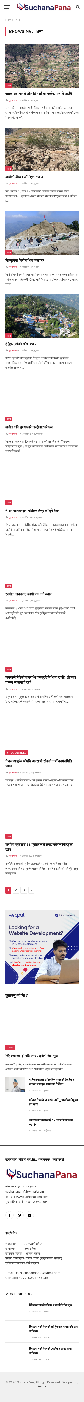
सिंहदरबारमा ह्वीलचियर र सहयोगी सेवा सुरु (31, 1056)
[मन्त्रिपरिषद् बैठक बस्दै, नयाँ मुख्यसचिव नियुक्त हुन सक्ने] (15, 1104)
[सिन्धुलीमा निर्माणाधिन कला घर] (42, 233)
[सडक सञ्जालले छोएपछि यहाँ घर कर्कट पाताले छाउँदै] (42, 66)
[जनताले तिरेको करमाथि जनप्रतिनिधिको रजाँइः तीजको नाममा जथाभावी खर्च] (42, 650)
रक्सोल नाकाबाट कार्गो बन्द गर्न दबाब (28, 594)
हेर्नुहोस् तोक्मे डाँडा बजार (20, 344)
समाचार (10, 1047)
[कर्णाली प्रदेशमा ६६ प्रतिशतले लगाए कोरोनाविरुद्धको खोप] (42, 817)
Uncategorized (16, 753)
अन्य (9, 85)
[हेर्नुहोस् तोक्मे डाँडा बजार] (42, 316)
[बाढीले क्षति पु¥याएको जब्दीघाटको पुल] (42, 399)
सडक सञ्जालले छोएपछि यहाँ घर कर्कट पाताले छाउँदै (38, 93)
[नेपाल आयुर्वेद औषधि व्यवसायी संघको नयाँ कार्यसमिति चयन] (42, 733)
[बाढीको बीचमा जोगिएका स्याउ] (42, 149)
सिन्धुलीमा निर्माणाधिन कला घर (24, 260)
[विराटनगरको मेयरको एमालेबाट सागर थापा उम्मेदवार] (15, 1353)
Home (9, 19)
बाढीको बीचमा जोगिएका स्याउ (24, 177)
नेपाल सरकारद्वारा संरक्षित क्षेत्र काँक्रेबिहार (32, 510)
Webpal (42, 1386)
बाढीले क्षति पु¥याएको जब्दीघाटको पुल (29, 427)
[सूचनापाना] (44, 6)
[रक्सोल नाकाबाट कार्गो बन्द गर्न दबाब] (42, 566)
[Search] (77, 7)
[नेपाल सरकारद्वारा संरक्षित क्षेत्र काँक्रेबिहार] (42, 483)
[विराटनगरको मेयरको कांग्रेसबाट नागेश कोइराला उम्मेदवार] (15, 1331)
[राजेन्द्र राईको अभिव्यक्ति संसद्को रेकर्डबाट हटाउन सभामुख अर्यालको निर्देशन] (15, 1084)
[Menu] (7, 7)
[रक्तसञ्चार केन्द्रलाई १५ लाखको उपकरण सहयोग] (15, 1125)
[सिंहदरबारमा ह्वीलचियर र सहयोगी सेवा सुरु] (42, 1028)
